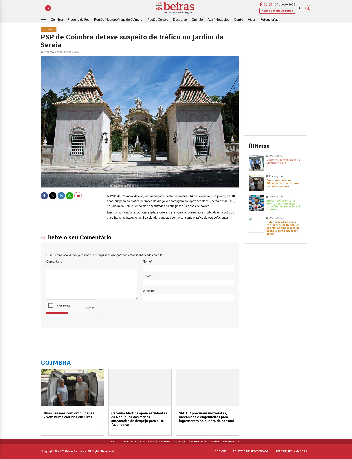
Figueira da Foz (78, 19)
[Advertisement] (275, 53)
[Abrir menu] (43, 19)
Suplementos (166, 442)
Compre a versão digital (225, 442)
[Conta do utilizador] (308, 8)
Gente (238, 19)
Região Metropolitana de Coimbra (118, 19)
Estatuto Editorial (123, 442)
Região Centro (157, 19)
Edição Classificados (192, 442)
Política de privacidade (250, 451)
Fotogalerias (269, 19)
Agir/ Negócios (218, 19)
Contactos (147, 442)
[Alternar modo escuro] (300, 8)
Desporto (180, 19)
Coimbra (57, 19)
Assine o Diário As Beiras (277, 10)
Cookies (221, 451)
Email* (147, 276)
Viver (252, 19)
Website (148, 291)
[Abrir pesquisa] (48, 8)
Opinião (197, 19)
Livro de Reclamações (291, 451)
